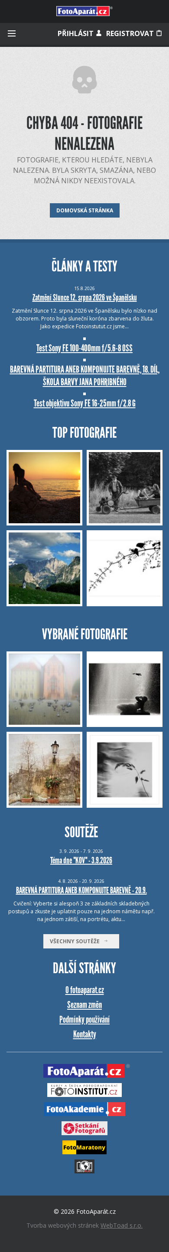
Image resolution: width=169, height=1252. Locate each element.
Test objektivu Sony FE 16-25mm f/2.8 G (85, 403)
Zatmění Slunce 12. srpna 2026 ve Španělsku (84, 297)
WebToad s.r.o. (122, 1225)
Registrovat (131, 33)
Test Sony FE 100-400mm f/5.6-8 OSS (84, 348)
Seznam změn (84, 1005)
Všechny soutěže (77, 941)
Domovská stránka (84, 210)
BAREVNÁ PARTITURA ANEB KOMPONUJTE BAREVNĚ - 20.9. (81, 890)
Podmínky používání (84, 1019)
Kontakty (84, 1034)
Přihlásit (76, 33)
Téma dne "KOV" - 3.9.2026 (81, 860)
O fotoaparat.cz (84, 990)
